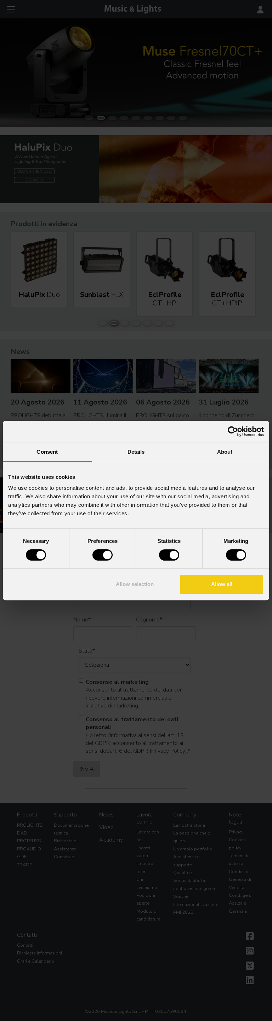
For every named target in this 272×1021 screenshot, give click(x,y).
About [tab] (225, 452)
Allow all (221, 584)
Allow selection (135, 584)
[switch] (102, 555)
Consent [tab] (47, 452)
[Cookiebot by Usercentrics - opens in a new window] (233, 431)
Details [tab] (136, 452)
